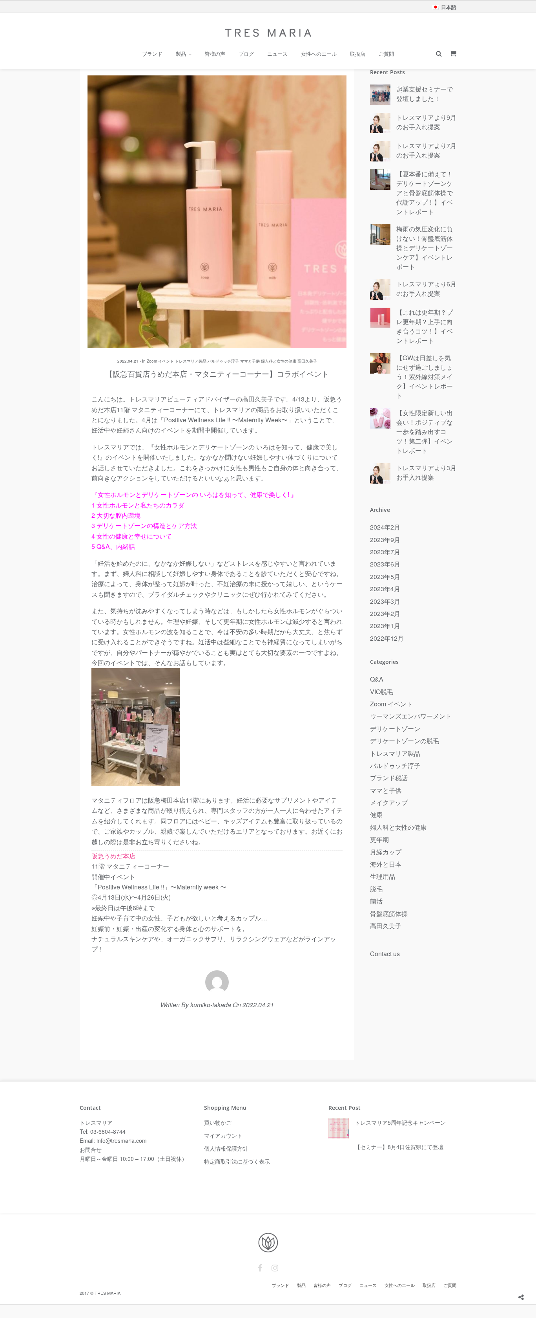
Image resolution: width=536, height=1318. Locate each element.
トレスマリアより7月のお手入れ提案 (426, 150)
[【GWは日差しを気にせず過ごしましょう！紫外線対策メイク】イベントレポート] (380, 363)
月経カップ (385, 851)
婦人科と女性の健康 (278, 361)
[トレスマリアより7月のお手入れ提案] (380, 151)
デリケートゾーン (395, 728)
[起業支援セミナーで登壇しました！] (380, 95)
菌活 (376, 901)
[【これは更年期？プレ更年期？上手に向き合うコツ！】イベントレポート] (380, 318)
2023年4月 (385, 588)
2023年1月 (385, 625)
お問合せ (91, 1149)
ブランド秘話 (389, 777)
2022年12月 (387, 638)
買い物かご (218, 1122)
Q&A (376, 679)
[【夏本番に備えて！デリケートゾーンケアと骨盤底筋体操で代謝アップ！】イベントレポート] (380, 180)
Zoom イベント (160, 361)
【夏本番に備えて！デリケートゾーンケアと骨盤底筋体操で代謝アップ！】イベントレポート (424, 192)
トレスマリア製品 (190, 361)
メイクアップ (389, 802)
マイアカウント (223, 1135)
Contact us (385, 953)
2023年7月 (385, 551)
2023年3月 (385, 601)
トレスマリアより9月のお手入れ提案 (426, 122)
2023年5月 (385, 576)
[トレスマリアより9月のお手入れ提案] (380, 123)
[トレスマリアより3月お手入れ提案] (380, 473)
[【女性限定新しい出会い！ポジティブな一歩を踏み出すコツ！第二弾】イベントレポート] (380, 418)
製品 (181, 53)
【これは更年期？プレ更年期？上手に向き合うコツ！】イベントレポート (424, 326)
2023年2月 (385, 613)
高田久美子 (307, 361)
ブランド (152, 53)
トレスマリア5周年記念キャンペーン (400, 1122)
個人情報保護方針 (226, 1148)
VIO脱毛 (381, 691)
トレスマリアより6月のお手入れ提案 (426, 288)
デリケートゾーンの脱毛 (404, 740)
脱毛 (376, 888)
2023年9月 (385, 539)
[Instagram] (275, 1268)
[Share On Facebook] (521, 1278)
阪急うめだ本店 (113, 855)
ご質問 (386, 53)
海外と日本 (385, 864)
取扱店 (357, 53)
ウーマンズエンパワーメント (411, 715)
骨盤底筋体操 (389, 913)
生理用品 (382, 876)
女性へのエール (319, 53)
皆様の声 (215, 53)
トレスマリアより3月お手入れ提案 (426, 472)
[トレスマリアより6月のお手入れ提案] (380, 290)
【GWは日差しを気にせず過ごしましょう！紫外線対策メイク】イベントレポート (424, 376)
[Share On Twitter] (533, 1278)
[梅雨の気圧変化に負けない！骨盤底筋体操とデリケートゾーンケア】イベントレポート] (380, 235)
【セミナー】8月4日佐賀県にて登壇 (399, 1147)
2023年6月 (385, 563)
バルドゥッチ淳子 (223, 361)
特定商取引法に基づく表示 (237, 1161)
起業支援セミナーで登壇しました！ (424, 93)
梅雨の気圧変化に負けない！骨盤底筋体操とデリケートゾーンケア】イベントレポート (424, 247)
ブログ (246, 53)
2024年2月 (385, 527)
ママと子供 (250, 361)
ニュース (277, 53)
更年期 (379, 839)
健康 (376, 814)
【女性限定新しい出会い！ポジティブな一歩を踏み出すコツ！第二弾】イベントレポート (424, 431)
